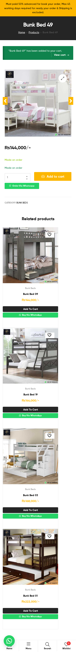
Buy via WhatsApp (32, 315)
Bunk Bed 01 (30, 595)
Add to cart (55, 176)
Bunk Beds (22, 202)
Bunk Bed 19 (30, 394)
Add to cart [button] (30, 309)
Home (21, 32)
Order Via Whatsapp (23, 186)
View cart (59, 54)
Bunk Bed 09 (30, 294)
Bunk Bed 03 (30, 495)
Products (34, 32)
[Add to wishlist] (49, 235)
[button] (62, 78)
